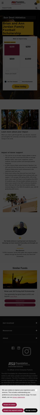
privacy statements (18, 397)
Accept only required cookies (13, 410)
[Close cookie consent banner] (36, 390)
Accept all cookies (9, 404)
